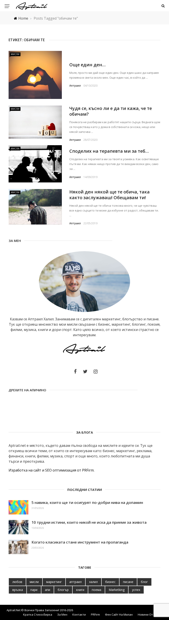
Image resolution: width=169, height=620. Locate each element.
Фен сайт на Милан (119, 614)
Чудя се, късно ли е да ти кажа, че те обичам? (110, 111)
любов (17, 582)
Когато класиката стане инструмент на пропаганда (79, 542)
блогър (63, 590)
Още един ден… (87, 65)
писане (128, 582)
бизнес (110, 582)
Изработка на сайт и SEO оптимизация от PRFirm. (51, 470)
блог (144, 582)
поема (96, 590)
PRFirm (95, 614)
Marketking (117, 590)
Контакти (79, 614)
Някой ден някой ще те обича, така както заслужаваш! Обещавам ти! (109, 194)
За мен (62, 614)
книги (80, 590)
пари (33, 590)
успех (136, 590)
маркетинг (54, 582)
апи (47, 590)
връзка (17, 590)
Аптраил (75, 85)
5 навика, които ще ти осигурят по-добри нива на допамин (87, 502)
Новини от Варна (150, 614)
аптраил (75, 582)
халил (93, 582)
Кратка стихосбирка (37, 614)
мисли (34, 582)
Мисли (15, 54)
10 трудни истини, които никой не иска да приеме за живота (89, 522)
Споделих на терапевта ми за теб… (109, 151)
